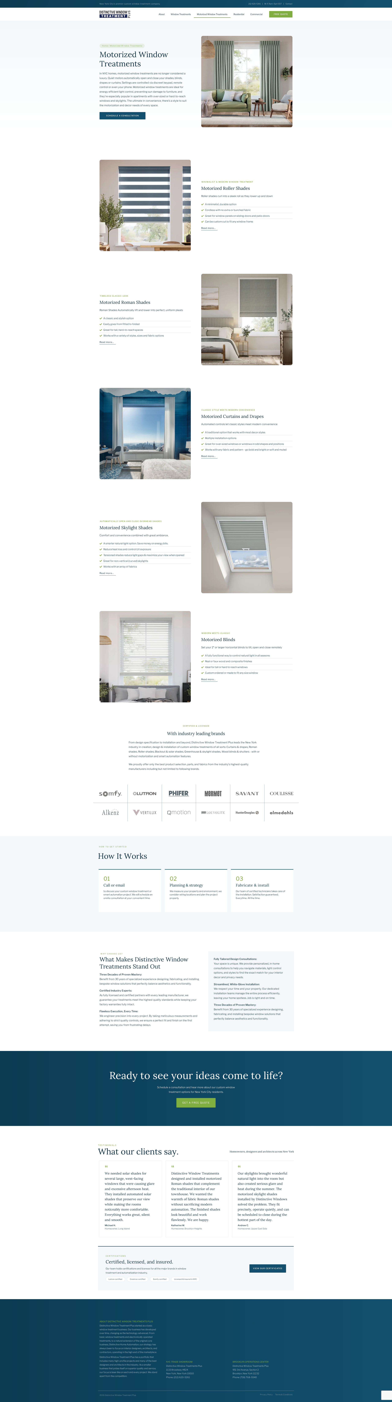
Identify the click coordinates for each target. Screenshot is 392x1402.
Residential (239, 14)
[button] (281, 14)
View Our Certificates (267, 1268)
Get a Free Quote (196, 1102)
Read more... (208, 228)
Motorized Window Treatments (212, 14)
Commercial (256, 14)
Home (105, 46)
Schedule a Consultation (122, 116)
